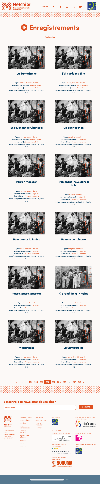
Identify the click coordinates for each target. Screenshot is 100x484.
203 (30, 382)
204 (36, 382)
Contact (39, 428)
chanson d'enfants (75, 194)
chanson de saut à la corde (29, 83)
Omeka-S (23, 447)
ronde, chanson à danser (76, 83)
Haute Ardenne (35, 85)
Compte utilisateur (39, 424)
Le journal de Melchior (24, 437)
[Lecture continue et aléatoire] (84, 480)
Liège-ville (82, 139)
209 (64, 382)
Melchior (23, 441)
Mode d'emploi (41, 420)
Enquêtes (23, 423)
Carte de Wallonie (26, 417)
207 (53, 382)
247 (74, 382)
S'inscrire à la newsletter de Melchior (30, 401)
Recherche (39, 417)
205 (41, 382)
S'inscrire (86, 407)
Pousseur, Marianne (79, 142)
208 (59, 382)
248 (79, 382)
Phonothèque (25, 420)
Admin (22, 444)
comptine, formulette (75, 137)
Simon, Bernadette (32, 88)
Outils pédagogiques (25, 427)
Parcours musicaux (23, 432)
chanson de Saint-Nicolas (76, 303)
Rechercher (50, 37)
